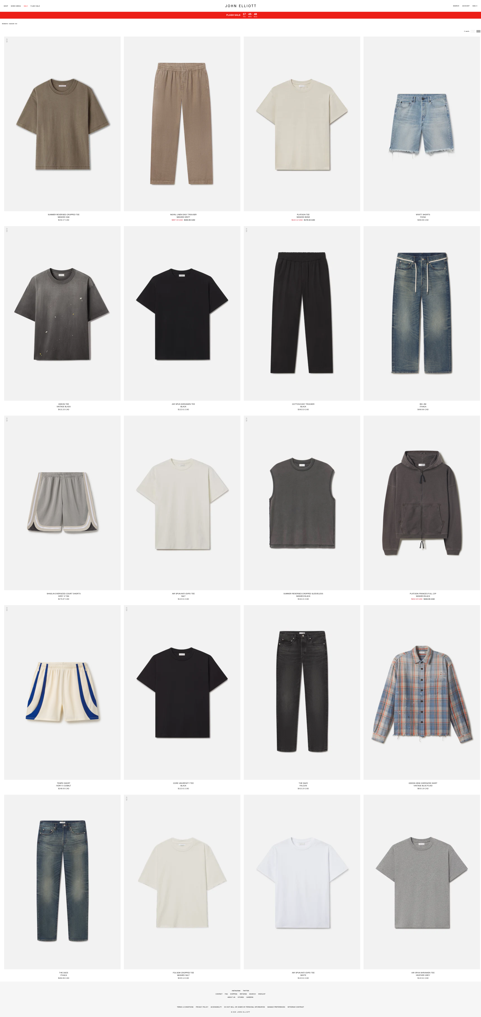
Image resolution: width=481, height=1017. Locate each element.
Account (465, 6)
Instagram (236, 991)
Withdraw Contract (296, 1007)
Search (456, 6)
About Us (231, 997)
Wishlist (261, 994)
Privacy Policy (202, 1007)
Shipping (233, 994)
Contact (219, 994)
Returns (243, 994)
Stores (241, 997)
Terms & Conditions (185, 1007)
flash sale (35, 6)
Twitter (246, 991)
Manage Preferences (276, 1007)
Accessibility (216, 1007)
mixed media (16, 6)
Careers (249, 997)
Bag (475, 6)
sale (26, 6)
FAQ (226, 994)
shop (6, 6)
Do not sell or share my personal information (244, 1007)
